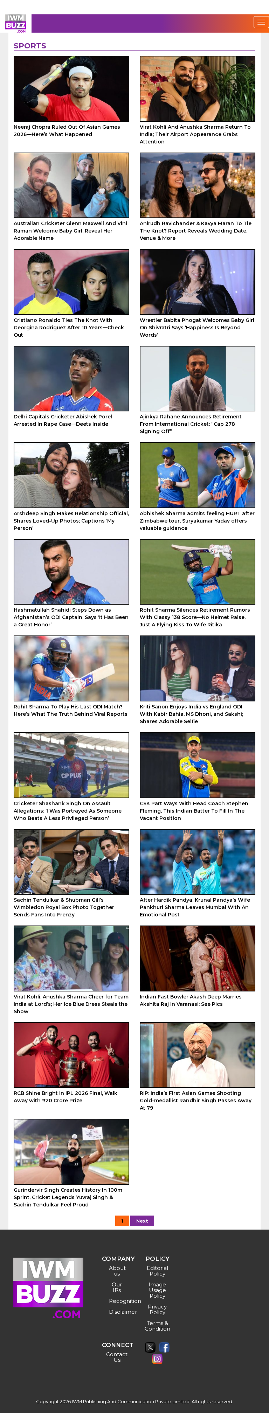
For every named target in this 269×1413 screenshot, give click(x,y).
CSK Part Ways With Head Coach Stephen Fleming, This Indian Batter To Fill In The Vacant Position (194, 810)
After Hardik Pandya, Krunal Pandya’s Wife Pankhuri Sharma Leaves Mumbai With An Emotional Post (195, 907)
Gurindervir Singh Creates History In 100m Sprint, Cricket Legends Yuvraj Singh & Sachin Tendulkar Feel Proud (68, 1197)
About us (117, 1271)
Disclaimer (118, 1311)
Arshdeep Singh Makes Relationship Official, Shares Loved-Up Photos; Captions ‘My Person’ (71, 520)
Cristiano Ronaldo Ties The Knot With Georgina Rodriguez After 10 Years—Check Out (69, 327)
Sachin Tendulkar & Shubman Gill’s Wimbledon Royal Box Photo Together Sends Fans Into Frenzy (64, 907)
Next (142, 1221)
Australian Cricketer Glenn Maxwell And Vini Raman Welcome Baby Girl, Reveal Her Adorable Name (70, 230)
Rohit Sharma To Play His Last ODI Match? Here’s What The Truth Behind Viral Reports (70, 710)
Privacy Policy (157, 1309)
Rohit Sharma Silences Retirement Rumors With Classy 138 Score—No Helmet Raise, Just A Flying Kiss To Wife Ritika (195, 617)
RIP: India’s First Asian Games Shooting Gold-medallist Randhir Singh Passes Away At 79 (195, 1100)
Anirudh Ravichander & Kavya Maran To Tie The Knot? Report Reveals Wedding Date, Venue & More (195, 230)
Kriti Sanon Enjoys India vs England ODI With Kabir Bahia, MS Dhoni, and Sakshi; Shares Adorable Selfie (191, 714)
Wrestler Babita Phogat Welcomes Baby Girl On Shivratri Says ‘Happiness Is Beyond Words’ (197, 327)
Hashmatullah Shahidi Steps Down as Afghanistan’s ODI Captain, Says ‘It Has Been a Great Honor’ (71, 617)
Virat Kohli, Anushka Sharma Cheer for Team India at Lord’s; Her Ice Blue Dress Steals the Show (71, 1004)
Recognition (118, 1301)
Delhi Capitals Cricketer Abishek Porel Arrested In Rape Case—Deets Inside (63, 420)
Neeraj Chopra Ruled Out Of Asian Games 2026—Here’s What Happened (67, 130)
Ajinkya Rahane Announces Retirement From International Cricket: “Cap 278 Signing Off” (191, 424)
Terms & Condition (157, 1326)
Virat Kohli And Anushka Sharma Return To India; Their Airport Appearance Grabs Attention (195, 134)
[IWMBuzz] (16, 23)
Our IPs (117, 1287)
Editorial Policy (157, 1271)
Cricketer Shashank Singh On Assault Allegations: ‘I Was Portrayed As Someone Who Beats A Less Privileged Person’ (68, 810)
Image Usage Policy (157, 1290)
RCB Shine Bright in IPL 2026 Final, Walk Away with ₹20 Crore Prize (65, 1097)
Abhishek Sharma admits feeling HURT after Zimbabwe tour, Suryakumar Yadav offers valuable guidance (197, 520)
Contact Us (116, 1357)
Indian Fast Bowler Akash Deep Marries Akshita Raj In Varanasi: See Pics (191, 1000)
